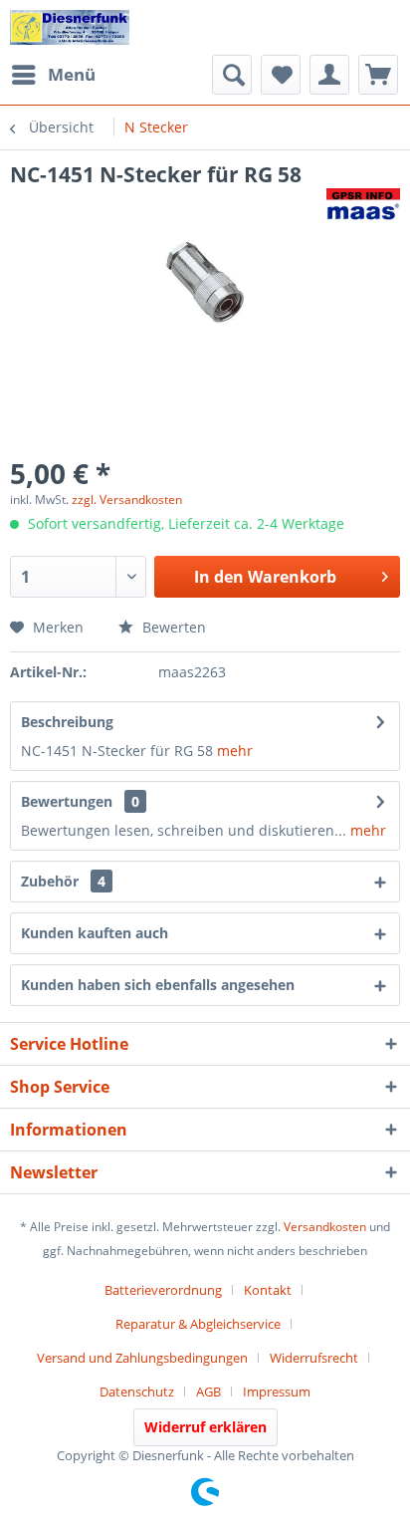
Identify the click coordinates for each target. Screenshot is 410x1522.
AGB (208, 1391)
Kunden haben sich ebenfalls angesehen (158, 984)
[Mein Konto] (329, 75)
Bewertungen (66, 801)
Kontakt (268, 1290)
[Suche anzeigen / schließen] (232, 75)
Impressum (276, 1391)
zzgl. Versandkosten (127, 499)
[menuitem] (52, 75)
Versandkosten (325, 1226)
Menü (72, 74)
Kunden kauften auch (94, 932)
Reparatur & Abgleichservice (198, 1324)
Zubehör (63, 881)
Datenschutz (137, 1391)
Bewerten (172, 627)
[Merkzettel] (281, 75)
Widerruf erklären (205, 1426)
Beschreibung (67, 721)
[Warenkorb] (378, 75)
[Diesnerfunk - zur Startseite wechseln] (69, 27)
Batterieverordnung (163, 1290)
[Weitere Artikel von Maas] (363, 205)
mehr (235, 750)
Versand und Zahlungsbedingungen (142, 1358)
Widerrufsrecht (314, 1358)
